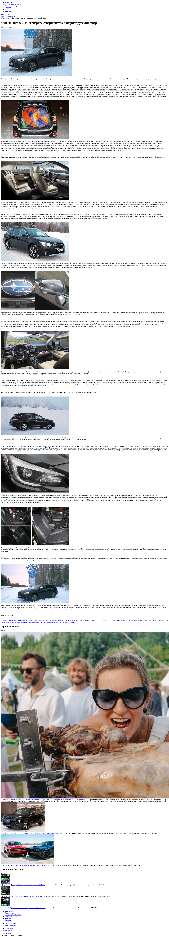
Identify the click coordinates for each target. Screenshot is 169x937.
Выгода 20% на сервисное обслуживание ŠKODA (28, 885)
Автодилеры (9, 911)
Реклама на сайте (10, 923)
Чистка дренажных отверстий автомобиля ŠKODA (28, 896)
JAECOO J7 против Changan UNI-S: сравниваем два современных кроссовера (36, 833)
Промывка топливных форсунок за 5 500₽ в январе (28, 908)
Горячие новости (10, 913)
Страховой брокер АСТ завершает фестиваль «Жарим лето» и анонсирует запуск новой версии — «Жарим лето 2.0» (49, 800)
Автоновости (9, 2)
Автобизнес (9, 11)
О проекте (8, 8)
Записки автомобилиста (13, 4)
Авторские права (10, 925)
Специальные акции (11, 6)
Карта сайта (9, 928)
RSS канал (8, 930)
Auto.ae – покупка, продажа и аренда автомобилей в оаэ (27, 865)
